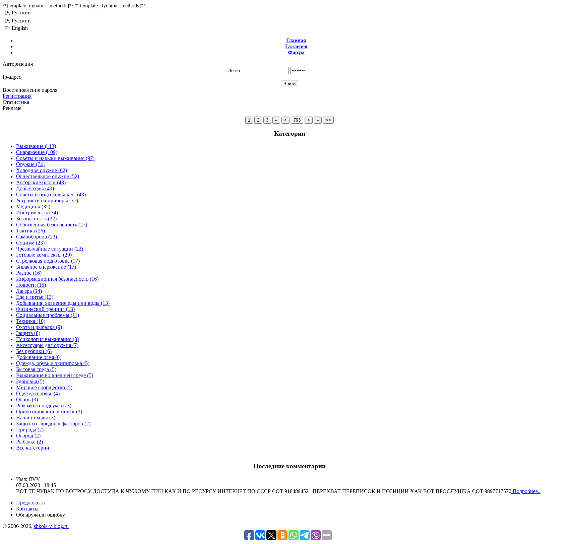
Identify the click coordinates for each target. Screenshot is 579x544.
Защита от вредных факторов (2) (53, 423)
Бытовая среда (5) (36, 369)
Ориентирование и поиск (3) (49, 411)
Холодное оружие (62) (41, 170)
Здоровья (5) (30, 381)
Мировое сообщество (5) (44, 387)
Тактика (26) (30, 230)
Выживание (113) (36, 146)
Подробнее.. (525, 491)
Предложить (30, 502)
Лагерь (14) (29, 291)
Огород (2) (28, 435)
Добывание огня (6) (38, 357)
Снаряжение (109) (36, 152)
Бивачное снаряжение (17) (46, 267)
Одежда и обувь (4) (38, 393)
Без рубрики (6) (34, 351)
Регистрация (17, 96)
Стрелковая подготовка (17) (48, 261)
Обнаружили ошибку (40, 515)
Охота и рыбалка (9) (39, 327)
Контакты (27, 509)
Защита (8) (28, 333)
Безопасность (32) (36, 218)
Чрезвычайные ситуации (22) (49, 249)
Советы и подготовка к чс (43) (51, 194)
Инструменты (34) (37, 212)
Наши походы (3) (35, 417)
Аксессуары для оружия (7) (47, 345)
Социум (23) (30, 243)
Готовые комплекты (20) (44, 255)
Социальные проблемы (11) (47, 315)
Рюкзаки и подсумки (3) (43, 405)
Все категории (32, 448)
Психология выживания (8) (47, 339)
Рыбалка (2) (29, 442)
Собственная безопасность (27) (51, 224)
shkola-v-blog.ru (51, 526)
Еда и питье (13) (34, 297)
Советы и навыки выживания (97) (55, 158)
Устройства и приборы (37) (47, 200)
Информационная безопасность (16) (57, 279)
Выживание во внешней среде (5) (54, 375)
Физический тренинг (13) (45, 309)
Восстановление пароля (30, 90)
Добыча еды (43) (35, 188)
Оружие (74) (30, 164)
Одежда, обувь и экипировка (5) (52, 363)
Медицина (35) (33, 206)
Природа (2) (30, 429)
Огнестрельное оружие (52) (47, 176)
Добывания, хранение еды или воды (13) (63, 303)
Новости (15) (31, 285)
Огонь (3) (27, 399)
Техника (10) (30, 321)
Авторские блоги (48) (41, 182)
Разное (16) (29, 273)
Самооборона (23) (36, 237)
